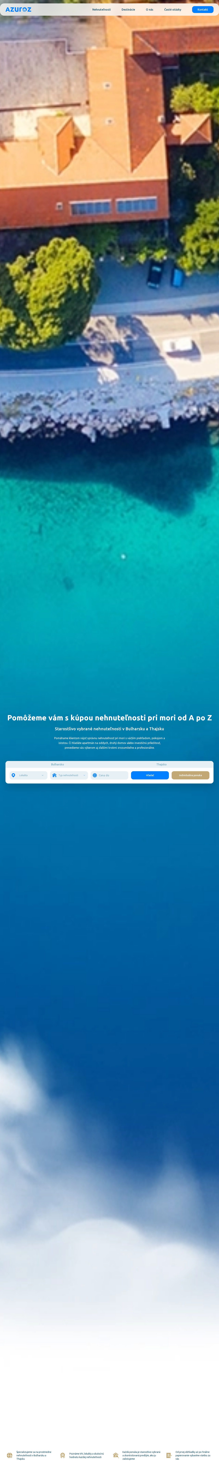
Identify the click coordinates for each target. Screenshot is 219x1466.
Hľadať (150, 775)
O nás (149, 9)
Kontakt (203, 9)
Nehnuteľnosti (101, 9)
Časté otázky (172, 9)
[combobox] (29, 775)
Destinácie (128, 9)
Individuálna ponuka (190, 775)
